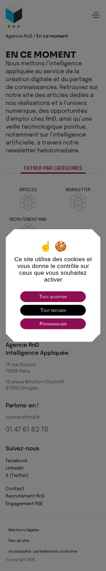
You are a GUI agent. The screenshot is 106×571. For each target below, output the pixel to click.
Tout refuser (53, 310)
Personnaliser (53, 323)
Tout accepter (53, 296)
